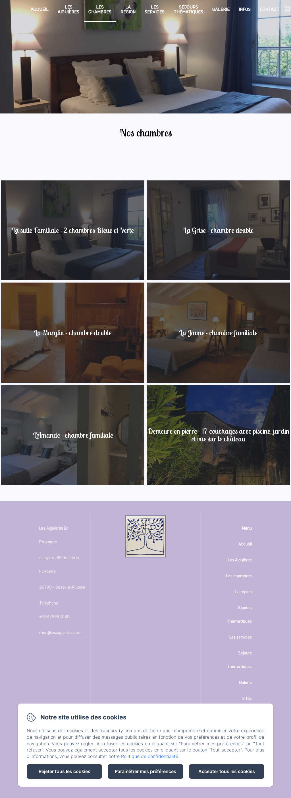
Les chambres (239, 576)
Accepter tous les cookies (226, 771)
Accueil (40, 9)
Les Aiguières (68, 9)
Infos (245, 9)
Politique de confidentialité (149, 756)
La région (128, 9)
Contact (269, 9)
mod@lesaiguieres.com (60, 632)
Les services (155, 9)
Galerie (221, 9)
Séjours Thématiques (239, 614)
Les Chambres (99, 9)
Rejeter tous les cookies (64, 771)
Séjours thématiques (188, 9)
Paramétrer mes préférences (145, 771)
